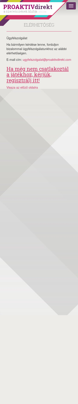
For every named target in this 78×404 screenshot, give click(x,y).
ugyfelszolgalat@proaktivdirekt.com (47, 59)
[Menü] (71, 5)
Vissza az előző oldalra (22, 87)
